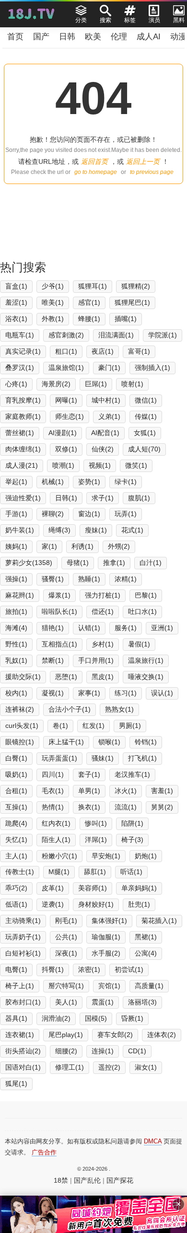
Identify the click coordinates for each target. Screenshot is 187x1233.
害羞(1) (162, 791)
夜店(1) (103, 351)
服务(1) (126, 628)
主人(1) (16, 856)
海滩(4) (16, 628)
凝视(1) (53, 693)
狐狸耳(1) (92, 286)
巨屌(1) (96, 384)
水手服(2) (106, 953)
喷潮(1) (63, 465)
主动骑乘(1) (23, 920)
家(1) (49, 546)
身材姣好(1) (96, 904)
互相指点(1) (59, 644)
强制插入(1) (152, 367)
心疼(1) (16, 384)
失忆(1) (16, 839)
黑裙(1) (146, 937)
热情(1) (53, 807)
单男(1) (89, 791)
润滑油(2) (56, 1018)
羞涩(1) (16, 302)
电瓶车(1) (19, 335)
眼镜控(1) (19, 742)
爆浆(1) (59, 595)
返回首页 (94, 161)
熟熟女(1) (119, 709)
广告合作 (44, 1152)
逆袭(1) (53, 904)
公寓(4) (146, 953)
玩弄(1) (126, 514)
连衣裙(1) (19, 1034)
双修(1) (66, 449)
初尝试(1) (129, 969)
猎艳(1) (53, 628)
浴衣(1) (16, 319)
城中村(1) (106, 400)
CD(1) (137, 1051)
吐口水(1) (142, 611)
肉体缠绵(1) (23, 449)
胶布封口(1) (23, 1002)
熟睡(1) (89, 579)
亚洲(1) (162, 628)
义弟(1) (109, 416)
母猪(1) (78, 562)
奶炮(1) (146, 856)
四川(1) (53, 774)
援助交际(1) (23, 676)
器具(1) (16, 1018)
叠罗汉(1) (19, 367)
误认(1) (162, 693)
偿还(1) (103, 611)
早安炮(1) (106, 856)
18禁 (61, 1180)
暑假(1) (139, 644)
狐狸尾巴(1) (132, 302)
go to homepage (95, 172)
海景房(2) (56, 384)
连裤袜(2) (19, 709)
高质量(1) (149, 986)
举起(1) (16, 481)
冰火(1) (126, 791)
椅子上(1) (19, 986)
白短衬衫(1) (23, 953)
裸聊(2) (53, 514)
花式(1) (132, 530)
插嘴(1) (126, 319)
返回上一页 (143, 161)
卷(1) (60, 725)
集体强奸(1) (109, 920)
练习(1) (126, 693)
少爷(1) (53, 286)
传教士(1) (19, 872)
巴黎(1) (146, 595)
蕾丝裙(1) (19, 433)
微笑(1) (136, 465)
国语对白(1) (23, 1067)
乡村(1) (103, 644)
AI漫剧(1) (62, 433)
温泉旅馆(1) (66, 367)
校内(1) (16, 693)
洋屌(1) (96, 839)
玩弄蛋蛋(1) (59, 758)
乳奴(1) (16, 660)
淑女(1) (146, 1067)
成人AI (149, 36)
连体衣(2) (161, 1034)
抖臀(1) (53, 969)
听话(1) (131, 872)
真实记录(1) (23, 351)
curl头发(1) (21, 725)
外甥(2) (119, 546)
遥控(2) (109, 1067)
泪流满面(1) (116, 335)
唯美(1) (53, 302)
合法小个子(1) (69, 709)
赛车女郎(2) (115, 1034)
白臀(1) (16, 758)
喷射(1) (132, 384)
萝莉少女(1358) (28, 562)
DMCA (153, 1141)
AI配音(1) (105, 433)
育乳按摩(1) (23, 400)
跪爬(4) (16, 823)
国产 (41, 36)
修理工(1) (69, 1067)
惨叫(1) (96, 823)
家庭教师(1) (23, 416)
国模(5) (96, 1018)
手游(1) (16, 514)
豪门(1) (109, 367)
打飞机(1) (142, 758)
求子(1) (103, 498)
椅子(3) (132, 839)
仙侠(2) (103, 449)
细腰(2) (66, 1051)
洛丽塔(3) (142, 1002)
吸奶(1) (16, 774)
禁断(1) (53, 660)
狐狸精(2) (135, 286)
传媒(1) (146, 416)
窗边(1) (89, 514)
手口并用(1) (96, 660)
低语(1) (16, 904)
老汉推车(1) (132, 774)
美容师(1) (92, 888)
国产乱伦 (87, 1180)
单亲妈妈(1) (139, 888)
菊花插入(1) (159, 920)
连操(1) (103, 1051)
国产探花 (119, 1180)
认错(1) (89, 628)
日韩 (67, 36)
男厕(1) (130, 725)
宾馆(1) (109, 986)
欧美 (93, 36)
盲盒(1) (16, 286)
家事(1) (89, 693)
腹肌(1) (139, 498)
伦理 (119, 36)
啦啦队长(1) (59, 611)
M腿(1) (59, 872)
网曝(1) (66, 400)
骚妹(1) (103, 758)
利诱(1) (82, 546)
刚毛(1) (66, 920)
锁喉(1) (109, 742)
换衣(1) (89, 807)
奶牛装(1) (19, 530)
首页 (15, 36)
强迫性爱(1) (23, 498)
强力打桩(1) (102, 595)
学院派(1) (162, 335)
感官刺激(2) (66, 335)
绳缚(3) (59, 530)
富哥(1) (139, 351)
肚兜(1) (139, 904)
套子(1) (89, 774)
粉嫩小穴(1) (59, 856)
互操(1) (16, 807)
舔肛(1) (95, 872)
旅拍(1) (16, 611)
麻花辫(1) (19, 595)
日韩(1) (66, 498)
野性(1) (16, 644)
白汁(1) (151, 562)
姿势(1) (89, 481)
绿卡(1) (126, 481)
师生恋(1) (69, 416)
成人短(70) (144, 449)
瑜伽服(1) (106, 937)
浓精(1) (126, 579)
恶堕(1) (66, 676)
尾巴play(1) (65, 1034)
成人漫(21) (21, 465)
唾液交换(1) (146, 676)
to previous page (152, 172)
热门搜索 (23, 267)
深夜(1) (66, 953)
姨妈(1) (16, 546)
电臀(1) (16, 969)
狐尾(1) (16, 1083)
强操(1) (16, 579)
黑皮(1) (103, 676)
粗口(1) (66, 351)
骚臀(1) (53, 579)
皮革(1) (53, 888)
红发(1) (93, 725)
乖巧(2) (16, 888)
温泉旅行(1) (146, 660)
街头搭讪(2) (23, 1051)
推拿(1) (114, 562)
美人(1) (66, 1002)
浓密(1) (89, 969)
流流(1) (126, 807)
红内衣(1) (56, 823)
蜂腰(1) (89, 319)
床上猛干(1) (66, 742)
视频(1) (100, 465)
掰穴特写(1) (66, 986)
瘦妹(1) (96, 530)
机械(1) (53, 481)
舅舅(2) (162, 807)
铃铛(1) (146, 742)
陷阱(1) (132, 823)
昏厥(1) (132, 1018)
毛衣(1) (53, 791)
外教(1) (53, 319)
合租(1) (16, 791)
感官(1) (89, 302)
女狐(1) (145, 433)
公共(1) (66, 937)
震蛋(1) (103, 1002)
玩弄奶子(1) (23, 937)
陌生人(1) (56, 839)
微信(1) (146, 400)
